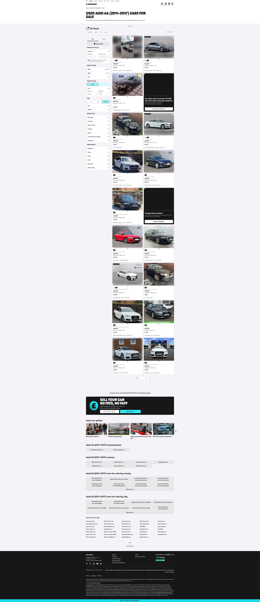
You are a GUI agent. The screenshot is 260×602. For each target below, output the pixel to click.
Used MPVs (142, 526)
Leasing (96, 1)
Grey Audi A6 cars (163, 462)
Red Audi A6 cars (96, 466)
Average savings (89, 584)
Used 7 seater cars (91, 537)
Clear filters (89, 32)
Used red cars (161, 521)
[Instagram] (94, 564)
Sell (105, 1)
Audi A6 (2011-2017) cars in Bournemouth (119, 502)
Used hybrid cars (126, 537)
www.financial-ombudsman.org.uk (163, 592)
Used (91, 1)
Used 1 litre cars (90, 526)
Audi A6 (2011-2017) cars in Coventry (119, 508)
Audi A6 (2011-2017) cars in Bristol (163, 502)
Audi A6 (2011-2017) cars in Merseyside (97, 484)
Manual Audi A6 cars (119, 449)
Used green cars (126, 531)
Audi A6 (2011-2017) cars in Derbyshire (97, 479)
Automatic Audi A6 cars (97, 449)
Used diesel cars (126, 523)
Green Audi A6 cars (141, 462)
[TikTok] (101, 564)
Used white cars (162, 531)
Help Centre (89, 554)
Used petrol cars (144, 529)
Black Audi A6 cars (97, 462)
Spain (100, 575)
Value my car (130, 411)
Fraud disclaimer (129, 570)
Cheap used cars (90, 521)
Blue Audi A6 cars (119, 462)
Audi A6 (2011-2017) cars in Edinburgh (163, 508)
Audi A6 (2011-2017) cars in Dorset (119, 479)
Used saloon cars (162, 523)
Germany (94, 575)
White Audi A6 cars (141, 466)
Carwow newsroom (116, 560)
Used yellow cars (162, 534)
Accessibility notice (170, 570)
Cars (92, 39)
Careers (136, 554)
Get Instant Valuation (159, 109)
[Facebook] (87, 564)
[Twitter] (90, 564)
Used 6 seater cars (91, 534)
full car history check (144, 393)
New (87, 1)
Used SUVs (160, 529)
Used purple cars (144, 537)
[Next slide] (175, 431)
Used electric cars (126, 526)
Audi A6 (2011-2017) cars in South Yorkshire (163, 484)
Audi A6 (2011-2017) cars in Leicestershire (163, 479)
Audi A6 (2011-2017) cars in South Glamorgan (141, 484)
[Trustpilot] (165, 558)
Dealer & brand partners (140, 556)
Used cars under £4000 (110, 531)
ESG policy (135, 570)
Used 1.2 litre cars (90, 529)
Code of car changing (169, 571)
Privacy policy (142, 570)
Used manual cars (144, 523)
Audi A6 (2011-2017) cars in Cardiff (97, 508)
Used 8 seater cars (109, 521)
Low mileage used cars (92, 523)
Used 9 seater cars (109, 523)
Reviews (117, 1)
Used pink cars (143, 534)
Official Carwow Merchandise (118, 562)
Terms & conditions (109, 570)
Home (87, 8)
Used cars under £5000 (110, 534)
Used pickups (143, 531)
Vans (108, 1)
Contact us (114, 556)
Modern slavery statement (159, 570)
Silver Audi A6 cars (119, 466)
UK (88, 575)
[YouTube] (97, 564)
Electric (101, 1)
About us (114, 554)
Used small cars (162, 526)
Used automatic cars (109, 526)
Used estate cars (126, 529)
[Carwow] (91, 4)
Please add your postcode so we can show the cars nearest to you (97, 60)
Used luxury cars (144, 521)
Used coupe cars (126, 521)
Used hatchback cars (127, 534)
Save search (99, 44)
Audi (91, 8)
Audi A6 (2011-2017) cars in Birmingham (97, 502)
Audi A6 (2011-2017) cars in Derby (141, 508)
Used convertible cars (109, 537)
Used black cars (108, 529)
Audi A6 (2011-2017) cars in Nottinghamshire (119, 484)
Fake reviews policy (150, 570)
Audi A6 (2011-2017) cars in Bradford (141, 502)
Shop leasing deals (158, 221)
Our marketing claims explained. (94, 582)
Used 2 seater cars (91, 531)
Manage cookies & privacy (119, 570)
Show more (129, 489)
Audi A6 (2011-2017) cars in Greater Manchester (141, 479)
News (112, 1)
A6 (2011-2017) (97, 8)
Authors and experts (116, 558)
